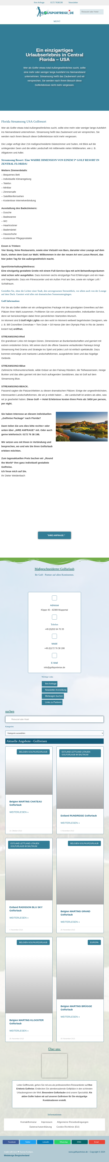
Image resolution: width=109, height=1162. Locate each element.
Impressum (46, 1122)
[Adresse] (54, 597)
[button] (2, 67)
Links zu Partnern (53, 702)
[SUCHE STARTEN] (101, 11)
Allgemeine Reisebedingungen (73, 1122)
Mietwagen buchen (54, 696)
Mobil (54, 643)
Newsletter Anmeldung (55, 690)
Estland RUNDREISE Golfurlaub (79, 815)
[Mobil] (54, 636)
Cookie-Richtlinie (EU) (67, 1127)
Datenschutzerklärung (41, 1127)
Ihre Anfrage (50, 684)
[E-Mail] (54, 655)
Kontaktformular (28, 1122)
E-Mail (54, 663)
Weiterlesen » (19, 812)
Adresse (54, 605)
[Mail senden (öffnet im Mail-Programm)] (16, 11)
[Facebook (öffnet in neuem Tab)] (9, 11)
